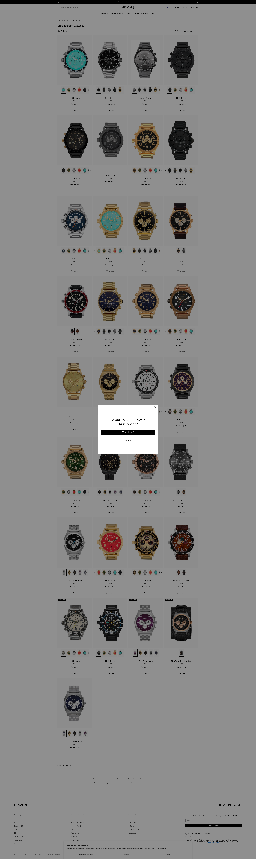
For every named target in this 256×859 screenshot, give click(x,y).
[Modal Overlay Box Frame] (128, 429)
